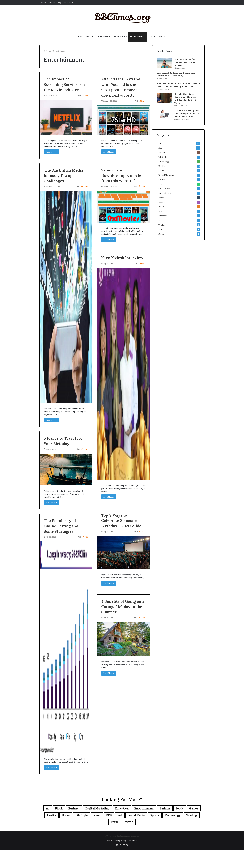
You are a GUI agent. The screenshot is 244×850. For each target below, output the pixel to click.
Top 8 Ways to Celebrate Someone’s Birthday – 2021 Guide (121, 520)
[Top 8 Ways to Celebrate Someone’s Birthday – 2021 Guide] (123, 552)
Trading (162, 225)
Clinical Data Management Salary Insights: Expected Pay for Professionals (187, 113)
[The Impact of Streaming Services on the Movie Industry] (66, 117)
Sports (152, 36)
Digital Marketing (166, 175)
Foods (161, 198)
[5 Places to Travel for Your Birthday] (66, 469)
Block (161, 234)
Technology (102, 36)
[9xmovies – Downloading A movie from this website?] (123, 207)
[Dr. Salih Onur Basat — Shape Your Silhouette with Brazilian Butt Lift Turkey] (164, 98)
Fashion (162, 170)
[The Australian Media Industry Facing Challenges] (66, 297)
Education (163, 216)
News (88, 36)
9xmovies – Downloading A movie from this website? (121, 175)
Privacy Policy (55, 2)
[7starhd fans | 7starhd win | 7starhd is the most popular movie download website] (123, 120)
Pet (160, 220)
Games (161, 202)
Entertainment (137, 36)
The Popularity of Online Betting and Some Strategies (61, 526)
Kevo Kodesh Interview (122, 257)
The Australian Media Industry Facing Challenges (63, 175)
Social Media (164, 188)
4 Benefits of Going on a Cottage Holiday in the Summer (122, 606)
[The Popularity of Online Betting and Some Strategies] (66, 647)
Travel (161, 184)
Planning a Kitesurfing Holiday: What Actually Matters (185, 62)
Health (161, 166)
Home (43, 2)
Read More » (51, 152)
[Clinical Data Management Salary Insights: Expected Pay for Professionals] (164, 113)
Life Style (120, 36)
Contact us (69, 2)
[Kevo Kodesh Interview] (123, 374)
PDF (160, 229)
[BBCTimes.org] (122, 18)
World (162, 36)
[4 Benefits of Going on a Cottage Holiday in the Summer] (123, 639)
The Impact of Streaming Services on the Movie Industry (64, 84)
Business (162, 152)
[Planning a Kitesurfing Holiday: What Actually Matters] (164, 63)
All (159, 143)
